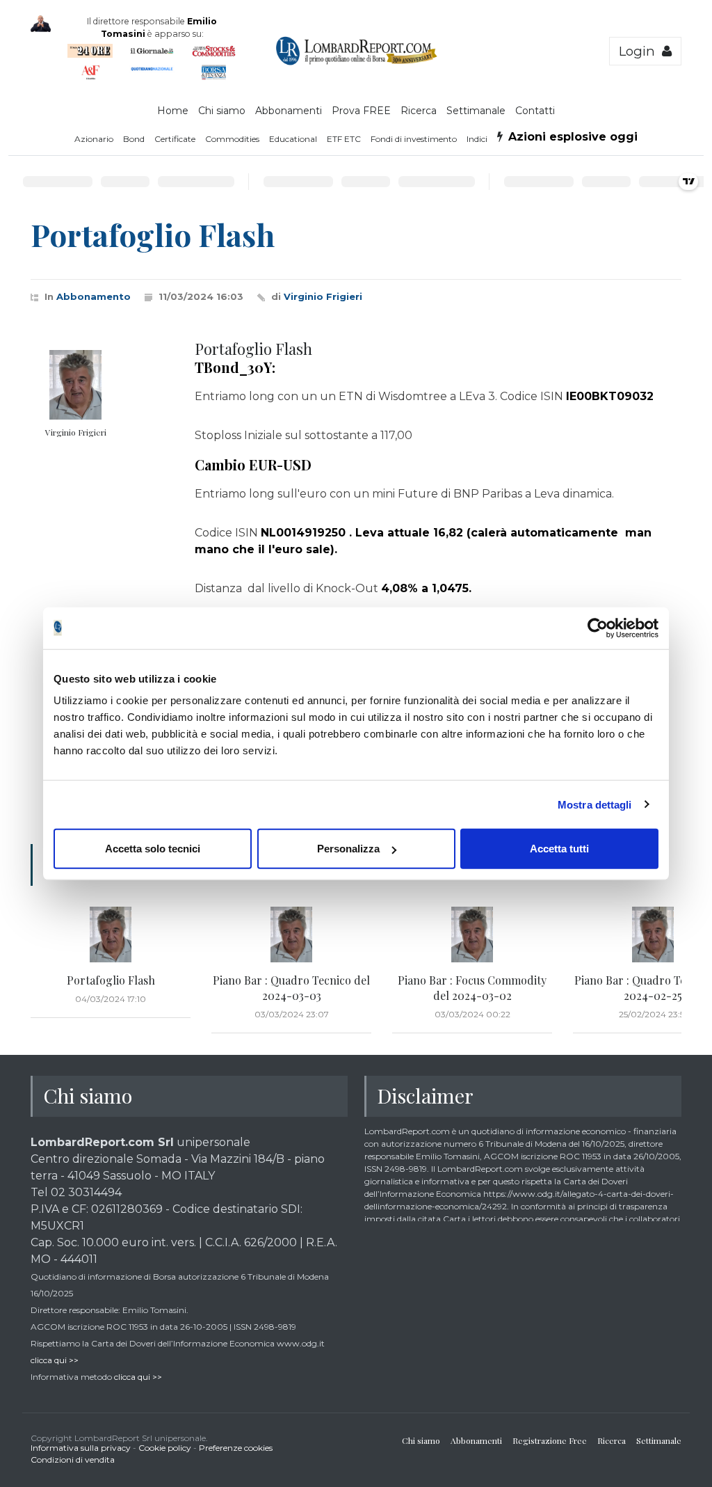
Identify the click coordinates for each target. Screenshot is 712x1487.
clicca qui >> (55, 1360)
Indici (477, 139)
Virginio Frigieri (323, 296)
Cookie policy (164, 1447)
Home (172, 110)
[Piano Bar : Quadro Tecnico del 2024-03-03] (291, 934)
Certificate (174, 139)
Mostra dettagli (595, 804)
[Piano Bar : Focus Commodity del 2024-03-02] (472, 934)
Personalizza (348, 848)
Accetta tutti (559, 848)
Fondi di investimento (414, 139)
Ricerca (418, 110)
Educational (293, 139)
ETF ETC (344, 139)
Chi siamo (221, 110)
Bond (134, 139)
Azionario (93, 139)
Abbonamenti (288, 110)
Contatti (535, 110)
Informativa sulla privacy (81, 1447)
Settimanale (475, 110)
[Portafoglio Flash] (111, 934)
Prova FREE (361, 110)
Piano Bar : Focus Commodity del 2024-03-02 (472, 988)
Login (640, 51)
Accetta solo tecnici (152, 848)
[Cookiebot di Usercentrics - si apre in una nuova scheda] (597, 627)
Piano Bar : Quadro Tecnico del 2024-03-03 (291, 988)
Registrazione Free (549, 1440)
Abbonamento (93, 296)
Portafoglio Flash (111, 980)
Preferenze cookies (236, 1447)
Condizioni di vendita (73, 1459)
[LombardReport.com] (356, 62)
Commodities (232, 139)
